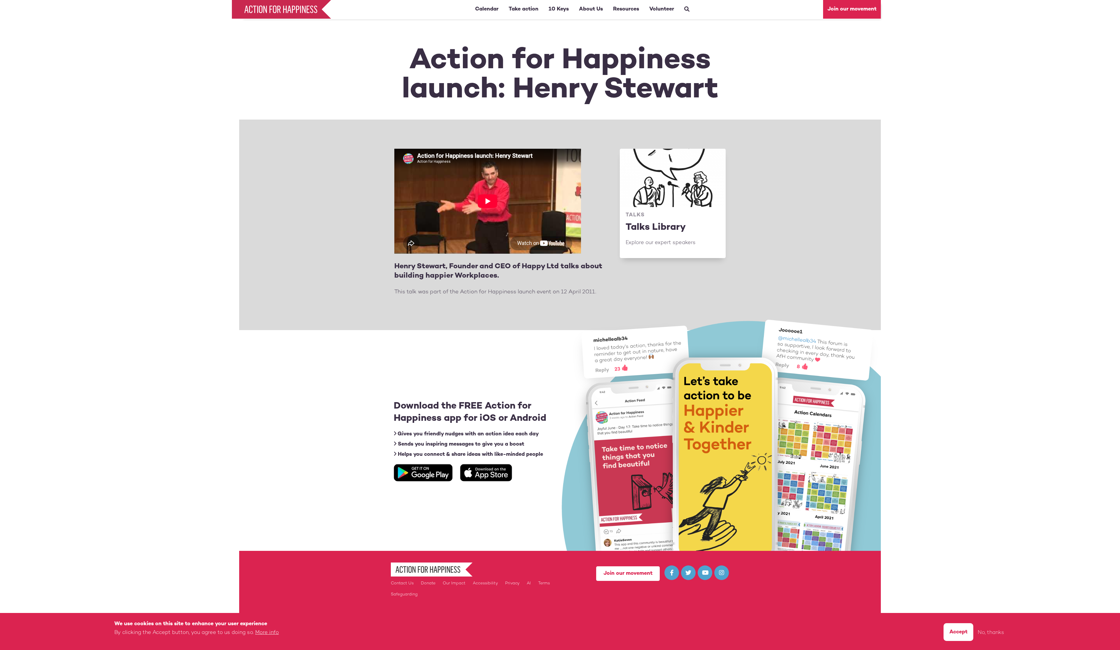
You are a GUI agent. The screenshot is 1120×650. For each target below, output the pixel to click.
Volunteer (661, 9)
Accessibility (485, 583)
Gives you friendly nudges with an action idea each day (467, 434)
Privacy (512, 583)
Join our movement (851, 9)
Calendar (486, 9)
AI (529, 583)
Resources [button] (626, 9)
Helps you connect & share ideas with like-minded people (469, 454)
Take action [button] (523, 9)
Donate (428, 583)
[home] (283, 9)
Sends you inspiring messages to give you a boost (460, 444)
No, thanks (991, 632)
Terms (544, 583)
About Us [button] (591, 9)
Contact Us (402, 583)
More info (267, 632)
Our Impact (454, 583)
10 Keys (559, 9)
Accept (958, 632)
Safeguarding (404, 594)
